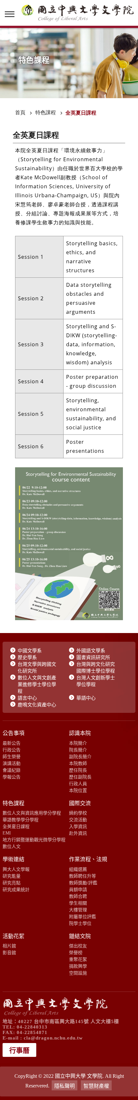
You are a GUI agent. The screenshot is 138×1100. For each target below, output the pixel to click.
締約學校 (78, 813)
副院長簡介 (80, 756)
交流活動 (78, 819)
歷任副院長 (80, 776)
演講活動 (12, 763)
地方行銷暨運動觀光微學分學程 (34, 839)
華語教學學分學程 (21, 819)
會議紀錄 (12, 770)
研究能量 (12, 876)
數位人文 (12, 846)
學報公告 (12, 776)
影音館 (9, 952)
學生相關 (78, 903)
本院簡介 (78, 743)
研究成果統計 (16, 889)
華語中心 (86, 698)
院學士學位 (80, 923)
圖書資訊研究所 (93, 657)
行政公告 (12, 749)
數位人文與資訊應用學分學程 (32, 813)
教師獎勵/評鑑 (83, 882)
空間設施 (78, 972)
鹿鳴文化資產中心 (37, 704)
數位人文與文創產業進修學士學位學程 (37, 684)
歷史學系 (27, 657)
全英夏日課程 (16, 826)
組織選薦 (78, 869)
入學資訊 (78, 826)
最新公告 (12, 743)
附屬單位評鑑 (82, 916)
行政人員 (78, 783)
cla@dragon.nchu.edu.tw (53, 1037)
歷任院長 (78, 770)
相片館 (9, 945)
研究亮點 (12, 882)
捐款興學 (78, 966)
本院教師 (78, 763)
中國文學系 (30, 650)
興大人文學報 (16, 869)
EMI (7, 832)
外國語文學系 (90, 650)
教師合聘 (78, 896)
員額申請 (78, 889)
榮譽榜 (75, 952)
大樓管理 (78, 909)
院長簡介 (78, 749)
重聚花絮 (78, 959)
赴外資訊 (78, 833)
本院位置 (78, 790)
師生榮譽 (12, 756)
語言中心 (27, 698)
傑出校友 (78, 945)
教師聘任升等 (82, 876)
